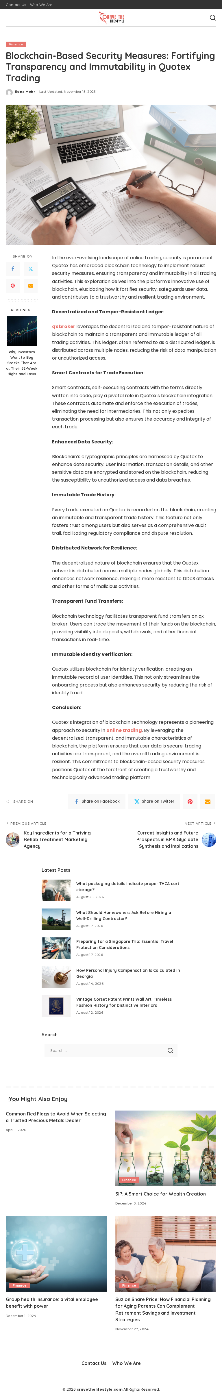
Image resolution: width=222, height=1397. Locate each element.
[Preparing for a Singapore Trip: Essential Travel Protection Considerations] (56, 948)
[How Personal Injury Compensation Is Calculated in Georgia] (56, 977)
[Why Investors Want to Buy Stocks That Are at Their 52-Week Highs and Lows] (22, 331)
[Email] (31, 286)
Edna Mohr (25, 92)
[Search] (212, 18)
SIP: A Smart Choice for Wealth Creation (160, 1194)
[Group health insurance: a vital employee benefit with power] (56, 1254)
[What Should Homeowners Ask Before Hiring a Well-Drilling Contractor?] (56, 919)
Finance (16, 44)
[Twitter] (31, 269)
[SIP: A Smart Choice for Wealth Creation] (165, 1148)
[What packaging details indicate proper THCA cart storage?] (56, 890)
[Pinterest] (13, 286)
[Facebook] (13, 269)
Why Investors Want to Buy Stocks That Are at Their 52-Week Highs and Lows (21, 362)
